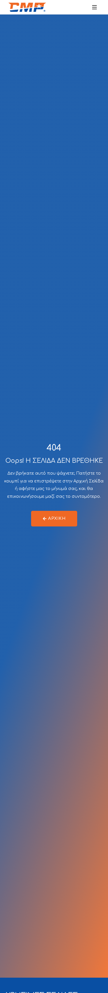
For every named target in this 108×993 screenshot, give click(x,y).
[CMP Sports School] (27, 7)
